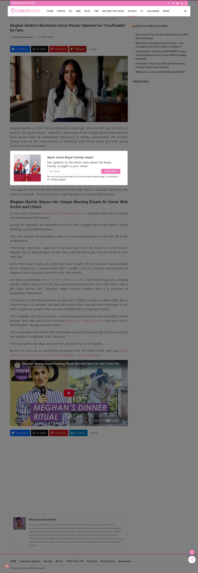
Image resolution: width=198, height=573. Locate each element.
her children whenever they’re (65, 280)
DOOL (87, 11)
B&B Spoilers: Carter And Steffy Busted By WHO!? (160, 72)
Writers (59, 561)
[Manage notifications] (6, 566)
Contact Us (92, 561)
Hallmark (153, 11)
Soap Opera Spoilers (29, 561)
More (166, 11)
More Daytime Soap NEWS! (151, 26)
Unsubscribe (124, 561)
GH (70, 11)
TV (141, 11)
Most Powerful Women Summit (64, 213)
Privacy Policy (108, 561)
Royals (132, 11)
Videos (61, 11)
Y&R (96, 11)
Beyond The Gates (113, 11)
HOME (50, 11)
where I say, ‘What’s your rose (85, 320)
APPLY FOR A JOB (75, 561)
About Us (47, 561)
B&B (78, 11)
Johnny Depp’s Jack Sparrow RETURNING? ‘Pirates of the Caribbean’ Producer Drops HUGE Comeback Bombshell (161, 55)
